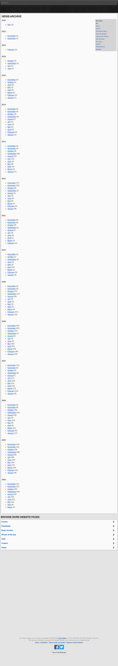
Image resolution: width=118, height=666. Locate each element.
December (11, 36)
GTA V (98, 26)
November (11, 38)
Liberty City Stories (102, 36)
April (9, 90)
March (9, 93)
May (9, 25)
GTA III (98, 44)
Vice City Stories (101, 34)
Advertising (44, 642)
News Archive (7, 530)
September (11, 63)
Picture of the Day (8, 535)
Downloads (6, 526)
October (10, 61)
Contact (4, 543)
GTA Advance (100, 46)
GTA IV (98, 28)
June (9, 69)
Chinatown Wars (101, 31)
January (10, 98)
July (9, 66)
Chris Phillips (62, 638)
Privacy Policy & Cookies (57, 642)
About (3, 548)
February (11, 50)
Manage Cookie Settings (74, 642)
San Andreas (100, 39)
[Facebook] (56, 647)
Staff (3, 539)
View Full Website (59, 652)
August (10, 119)
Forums (4, 522)
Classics (98, 49)
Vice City (99, 41)
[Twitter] (61, 647)
